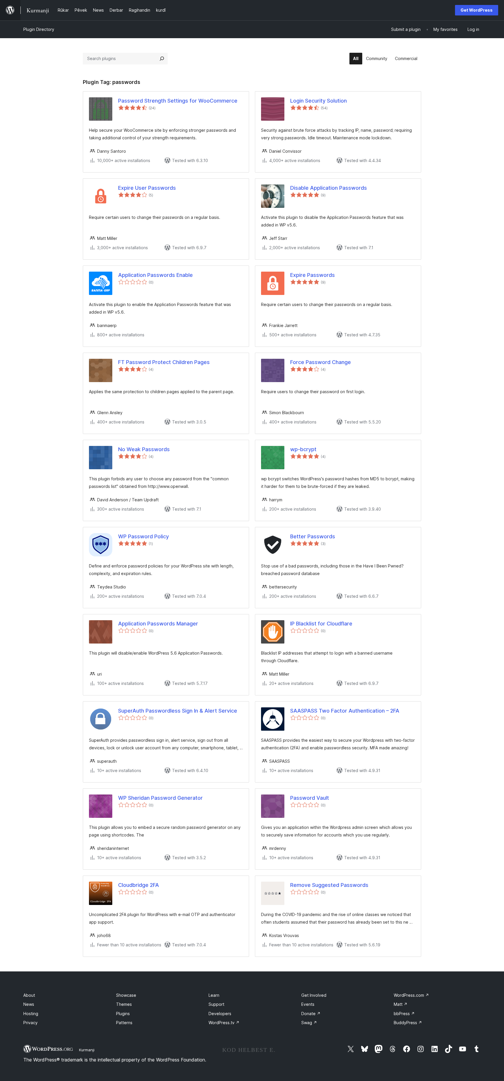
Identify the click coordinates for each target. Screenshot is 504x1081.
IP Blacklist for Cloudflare (321, 624)
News (28, 1004)
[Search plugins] (162, 58)
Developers (220, 1013)
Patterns (124, 1022)
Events (307, 1004)
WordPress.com (411, 995)
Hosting (30, 1013)
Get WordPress (477, 10)
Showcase (126, 995)
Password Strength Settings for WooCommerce (177, 101)
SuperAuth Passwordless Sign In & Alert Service (177, 711)
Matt (400, 1004)
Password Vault (309, 798)
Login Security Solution (318, 101)
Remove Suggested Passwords (329, 885)
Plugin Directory (38, 29)
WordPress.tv (224, 1022)
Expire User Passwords (147, 188)
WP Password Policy (143, 536)
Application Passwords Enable (155, 275)
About (29, 995)
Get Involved (313, 995)
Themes (124, 1004)
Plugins (123, 1013)
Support (216, 1004)
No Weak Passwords (144, 449)
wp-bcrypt (303, 449)
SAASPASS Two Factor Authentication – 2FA (344, 711)
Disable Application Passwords (328, 188)
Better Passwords (312, 536)
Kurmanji (86, 1049)
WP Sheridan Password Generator (160, 798)
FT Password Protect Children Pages (164, 362)
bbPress (404, 1013)
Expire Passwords (312, 275)
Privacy (30, 1022)
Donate (311, 1013)
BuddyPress (408, 1022)
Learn (214, 995)
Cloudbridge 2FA (138, 885)
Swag (309, 1022)
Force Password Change (320, 362)
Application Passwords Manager (158, 624)
